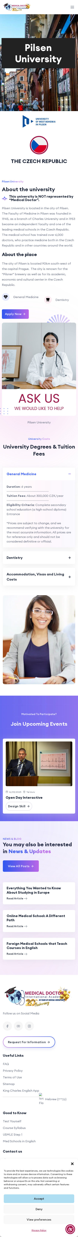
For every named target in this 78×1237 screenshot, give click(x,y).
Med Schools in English (19, 1141)
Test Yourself (12, 1121)
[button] (72, 1163)
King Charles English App (21, 1090)
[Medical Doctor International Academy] (17, 7)
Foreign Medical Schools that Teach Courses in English (37, 945)
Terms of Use (12, 1077)
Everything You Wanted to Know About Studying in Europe (34, 890)
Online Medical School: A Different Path (36, 918)
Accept (39, 1198)
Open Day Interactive (24, 797)
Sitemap (9, 1084)
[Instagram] (29, 1026)
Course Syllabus (14, 1128)
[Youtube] (18, 1026)
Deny (39, 1209)
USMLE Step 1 (12, 1134)
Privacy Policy (39, 1230)
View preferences (39, 1219)
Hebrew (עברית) (55, 1099)
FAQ (6, 1064)
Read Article (15, 898)
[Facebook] (7, 1026)
